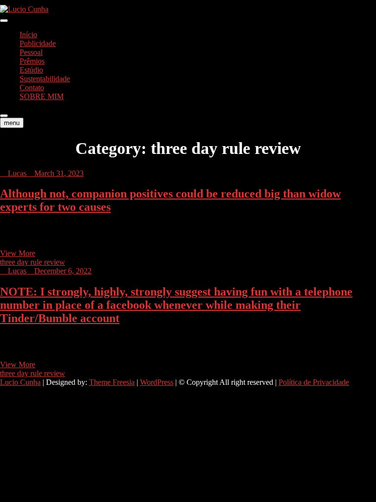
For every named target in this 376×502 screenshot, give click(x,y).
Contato (32, 87)
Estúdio (31, 70)
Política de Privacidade (314, 382)
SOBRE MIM (42, 96)
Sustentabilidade (45, 79)
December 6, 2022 (62, 271)
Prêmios (32, 61)
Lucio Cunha (20, 382)
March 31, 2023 (58, 173)
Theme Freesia (112, 382)
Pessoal (31, 52)
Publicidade (38, 43)
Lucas (16, 173)
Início (28, 34)
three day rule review (32, 262)
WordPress (156, 382)
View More (17, 253)
